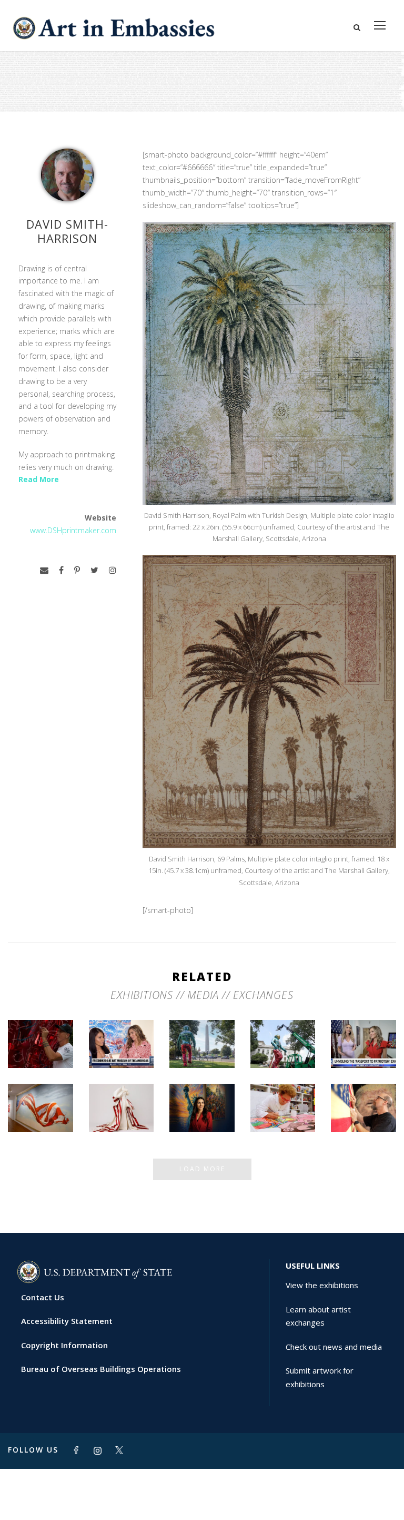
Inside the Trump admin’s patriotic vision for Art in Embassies (121, 1091)
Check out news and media (334, 1346)
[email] (44, 570)
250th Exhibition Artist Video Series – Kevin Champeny (363, 1091)
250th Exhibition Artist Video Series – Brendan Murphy (40, 1023)
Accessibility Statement (67, 1321)
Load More (202, 1168)
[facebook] (61, 570)
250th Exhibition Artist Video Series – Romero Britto (283, 1086)
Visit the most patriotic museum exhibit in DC (201, 1095)
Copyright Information (64, 1345)
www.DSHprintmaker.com (73, 530)
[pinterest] (77, 570)
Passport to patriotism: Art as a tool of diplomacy (363, 1031)
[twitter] (94, 570)
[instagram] (112, 570)
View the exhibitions (322, 1285)
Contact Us (42, 1297)
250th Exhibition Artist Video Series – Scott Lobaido (40, 1091)
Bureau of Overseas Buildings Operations (101, 1369)
